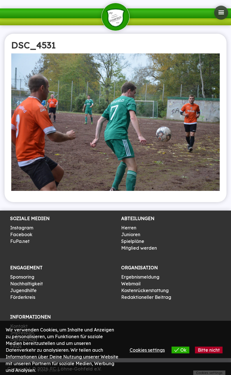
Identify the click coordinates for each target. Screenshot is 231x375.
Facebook (21, 234)
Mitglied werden (139, 248)
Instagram (21, 228)
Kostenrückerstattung (145, 290)
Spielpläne (132, 241)
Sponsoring (22, 277)
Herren (128, 228)
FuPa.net (20, 241)
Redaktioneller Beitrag (146, 297)
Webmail (131, 283)
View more (48, 370)
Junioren (130, 234)
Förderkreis (22, 297)
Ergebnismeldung (140, 277)
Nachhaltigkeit (26, 283)
